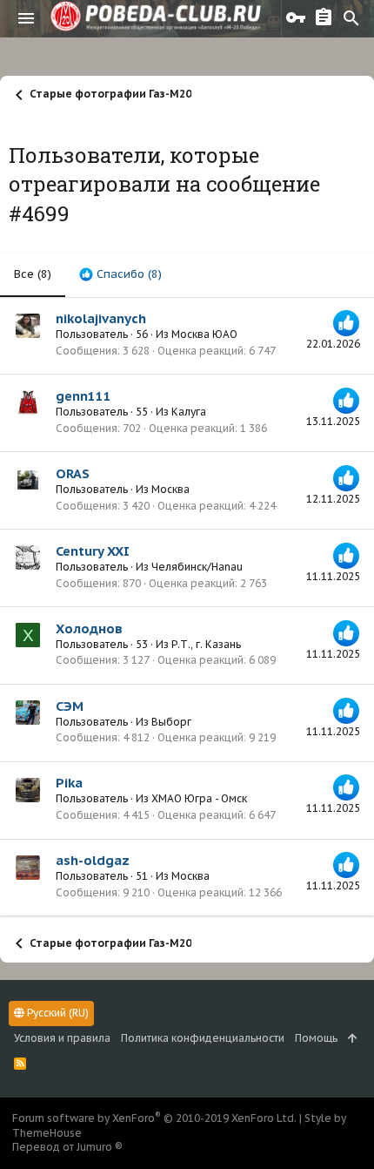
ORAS (73, 473)
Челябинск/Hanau (197, 566)
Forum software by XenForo (154, 1118)
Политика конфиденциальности (202, 1037)
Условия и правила (62, 1037)
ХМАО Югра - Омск (199, 798)
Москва (170, 489)
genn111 (83, 396)
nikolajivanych (101, 318)
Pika (69, 782)
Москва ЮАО (204, 334)
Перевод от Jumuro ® (67, 1146)
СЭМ (69, 706)
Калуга (188, 411)
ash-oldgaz (93, 860)
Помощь (316, 1037)
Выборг (171, 721)
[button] (26, 18)
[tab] (120, 274)
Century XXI (93, 551)
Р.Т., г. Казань (206, 644)
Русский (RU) (56, 1012)
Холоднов (89, 628)
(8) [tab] (32, 274)
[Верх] (353, 1038)
